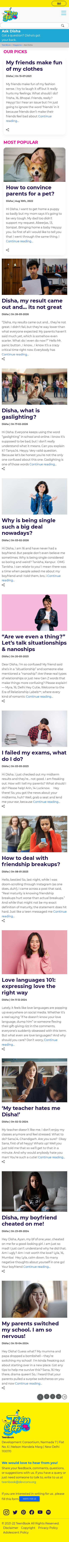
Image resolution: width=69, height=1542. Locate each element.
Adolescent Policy (16, 1532)
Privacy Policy (48, 1528)
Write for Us (29, 1499)
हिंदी (59, 4)
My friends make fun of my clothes (34, 65)
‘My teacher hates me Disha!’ (31, 1111)
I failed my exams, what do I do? (34, 755)
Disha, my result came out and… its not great (32, 303)
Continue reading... (19, 241)
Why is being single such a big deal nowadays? (29, 526)
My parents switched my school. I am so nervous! (30, 1329)
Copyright (28, 1528)
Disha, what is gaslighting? (21, 413)
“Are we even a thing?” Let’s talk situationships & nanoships (34, 642)
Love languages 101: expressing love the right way (29, 986)
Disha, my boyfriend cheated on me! (29, 1220)
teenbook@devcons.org (19, 1482)
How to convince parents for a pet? (30, 190)
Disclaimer (10, 1528)
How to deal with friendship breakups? (31, 861)
